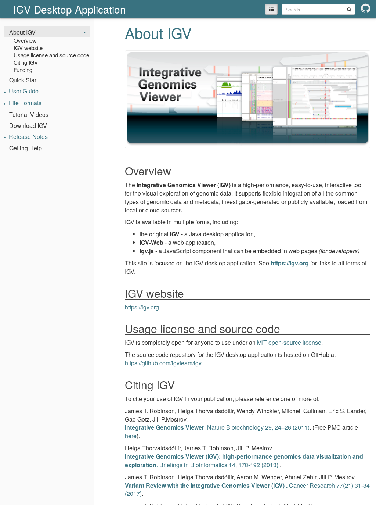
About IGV (22, 32)
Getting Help (25, 148)
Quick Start (23, 80)
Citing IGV (26, 62)
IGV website (28, 47)
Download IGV (28, 125)
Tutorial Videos (28, 114)
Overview (25, 40)
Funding (23, 70)
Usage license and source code (51, 55)
